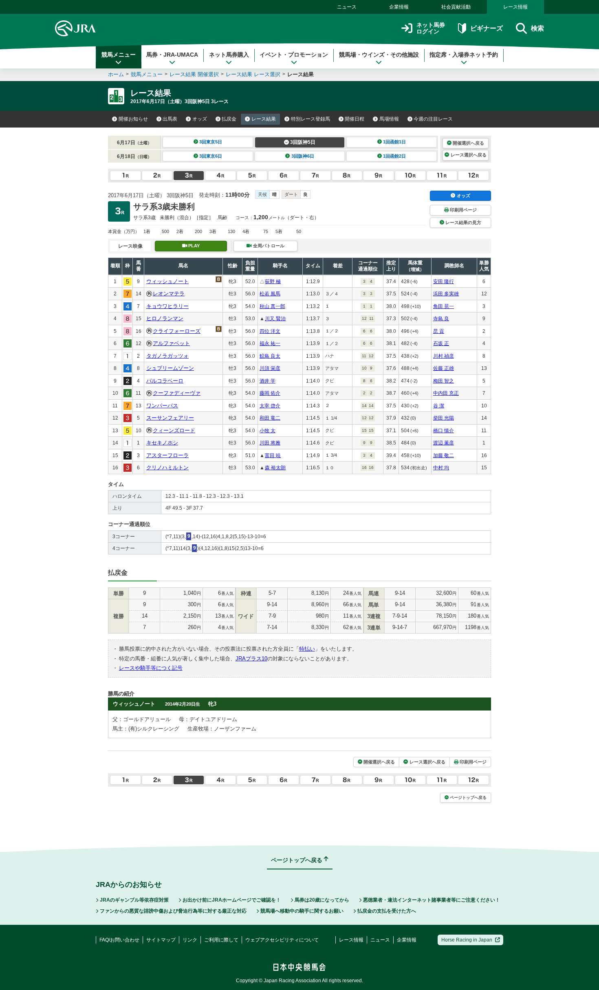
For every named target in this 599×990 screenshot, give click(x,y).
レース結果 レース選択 (253, 74)
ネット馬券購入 (229, 54)
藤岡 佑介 (270, 393)
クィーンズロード (174, 430)
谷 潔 (438, 406)
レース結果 (263, 119)
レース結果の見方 (463, 222)
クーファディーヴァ (176, 393)
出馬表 (170, 119)
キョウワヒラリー (167, 306)
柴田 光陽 (443, 418)
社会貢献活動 (456, 7)
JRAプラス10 (251, 659)
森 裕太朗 (275, 468)
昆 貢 (438, 331)
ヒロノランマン (164, 318)
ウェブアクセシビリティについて (282, 940)
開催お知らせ (133, 119)
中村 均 (441, 468)
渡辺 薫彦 (443, 443)
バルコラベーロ (164, 381)
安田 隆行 (443, 281)
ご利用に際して (221, 940)
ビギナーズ (486, 28)
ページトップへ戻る (468, 797)
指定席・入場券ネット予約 (463, 54)
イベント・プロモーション (294, 54)
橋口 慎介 (443, 430)
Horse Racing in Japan (466, 940)
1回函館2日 (394, 156)
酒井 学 (267, 381)
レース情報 (515, 7)
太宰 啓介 (270, 406)
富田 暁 (273, 455)
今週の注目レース (433, 119)
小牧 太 (267, 430)
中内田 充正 (446, 393)
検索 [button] (537, 28)
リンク (190, 940)
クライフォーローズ (176, 331)
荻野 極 (273, 281)
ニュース (347, 7)
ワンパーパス (162, 406)
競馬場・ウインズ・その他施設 (379, 54)
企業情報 (399, 7)
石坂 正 (441, 343)
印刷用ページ (463, 209)
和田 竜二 (270, 418)
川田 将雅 (270, 443)
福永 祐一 (270, 343)
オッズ (199, 119)
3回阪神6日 (302, 156)
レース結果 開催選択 (194, 74)
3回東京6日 (210, 156)
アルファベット (171, 343)
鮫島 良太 (270, 356)
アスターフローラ (167, 455)
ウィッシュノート (167, 281)
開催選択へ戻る (468, 143)
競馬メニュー (118, 54)
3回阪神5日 (302, 142)
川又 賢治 (275, 318)
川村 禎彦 (443, 356)
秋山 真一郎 (272, 306)
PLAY (194, 245)
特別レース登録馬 (310, 119)
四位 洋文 (270, 331)
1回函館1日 (394, 141)
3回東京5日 (210, 141)
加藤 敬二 (443, 455)
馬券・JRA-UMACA (172, 54)
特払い (307, 649)
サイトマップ (161, 940)
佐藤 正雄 (443, 368)
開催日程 (354, 119)
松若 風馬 (270, 294)
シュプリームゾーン (170, 368)
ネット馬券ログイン (430, 28)
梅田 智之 (443, 381)
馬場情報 (389, 119)
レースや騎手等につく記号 (151, 668)
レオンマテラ (169, 293)
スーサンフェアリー (170, 418)
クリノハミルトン (167, 467)
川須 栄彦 (270, 368)
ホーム (116, 74)
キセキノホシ (162, 443)
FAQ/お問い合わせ (119, 940)
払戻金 (229, 119)
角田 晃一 (443, 306)
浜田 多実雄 (446, 294)
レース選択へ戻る (469, 154)
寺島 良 (441, 318)
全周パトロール (268, 245)
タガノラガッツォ (167, 356)
